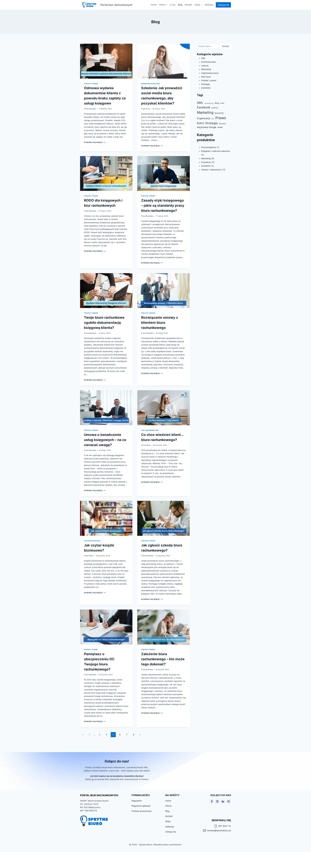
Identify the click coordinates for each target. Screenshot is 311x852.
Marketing (146, 84)
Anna (148, 109)
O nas (173, 5)
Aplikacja (209, 5)
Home (154, 5)
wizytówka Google (206, 127)
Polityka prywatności (142, 811)
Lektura (144, 430)
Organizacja (203, 118)
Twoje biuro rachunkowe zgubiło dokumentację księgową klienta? (104, 322)
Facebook (203, 107)
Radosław (92, 109)
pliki (213, 119)
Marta (148, 445)
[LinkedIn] (222, 801)
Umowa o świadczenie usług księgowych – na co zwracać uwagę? (105, 440)
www (220, 127)
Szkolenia (155, 84)
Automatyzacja (208, 62)
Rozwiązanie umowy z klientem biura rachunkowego (159, 322)
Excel (222, 103)
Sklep (168, 821)
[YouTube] (228, 801)
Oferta (168, 806)
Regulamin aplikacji (141, 806)
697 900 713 (224, 826)
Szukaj (225, 46)
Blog (180, 5)
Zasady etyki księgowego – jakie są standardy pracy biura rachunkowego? (162, 205)
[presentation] (106, 61)
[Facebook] (211, 801)
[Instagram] (217, 801)
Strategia (96, 541)
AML (203, 58)
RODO (200, 123)
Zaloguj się (223, 5)
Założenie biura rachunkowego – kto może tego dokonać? (163, 659)
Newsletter (219, 113)
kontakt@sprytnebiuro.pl (219, 830)
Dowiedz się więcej (95, 142)
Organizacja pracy (210, 73)
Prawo (220, 118)
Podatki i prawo (91, 84)
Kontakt (188, 5)
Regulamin (137, 801)
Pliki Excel (206, 77)
